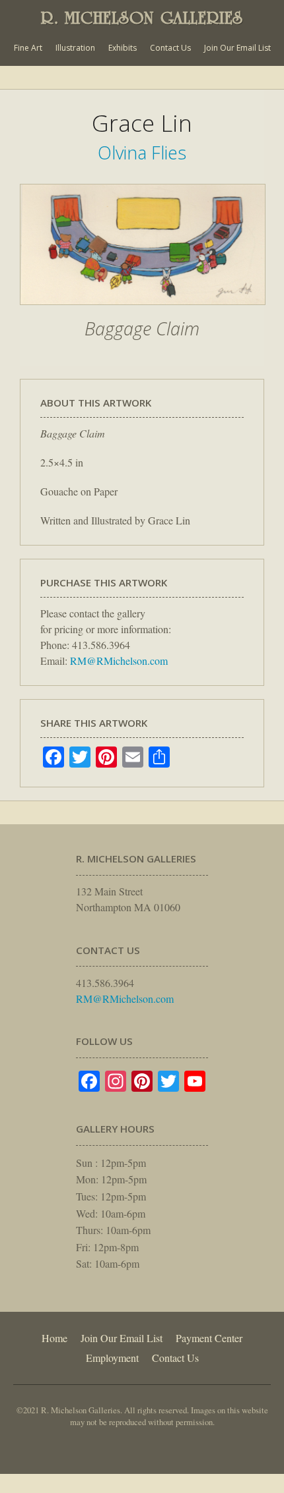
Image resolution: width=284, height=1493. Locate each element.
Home (54, 1338)
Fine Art (28, 47)
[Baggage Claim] (143, 311)
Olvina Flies (142, 152)
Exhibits (122, 47)
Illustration (75, 47)
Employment (112, 1358)
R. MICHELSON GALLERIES (142, 18)
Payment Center (209, 1338)
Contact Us (170, 47)
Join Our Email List (237, 47)
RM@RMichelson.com (119, 660)
